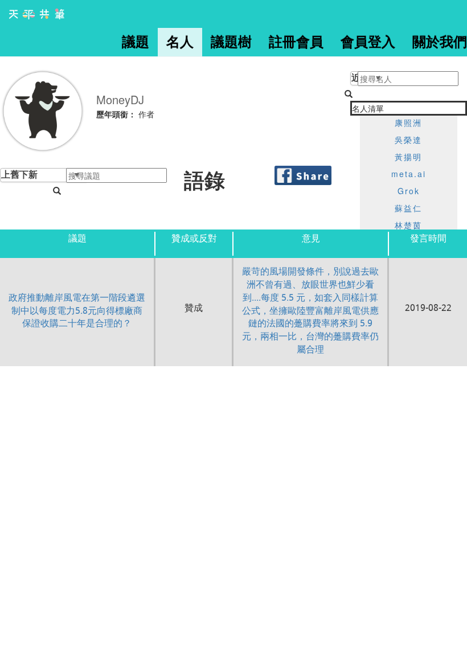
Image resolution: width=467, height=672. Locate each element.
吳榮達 (408, 139)
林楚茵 (408, 225)
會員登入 (368, 42)
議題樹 (231, 42)
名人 (180, 42)
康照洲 (408, 122)
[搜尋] (57, 191)
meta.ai (408, 173)
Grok (409, 190)
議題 (135, 42)
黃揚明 (408, 156)
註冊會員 (296, 42)
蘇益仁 (408, 208)
